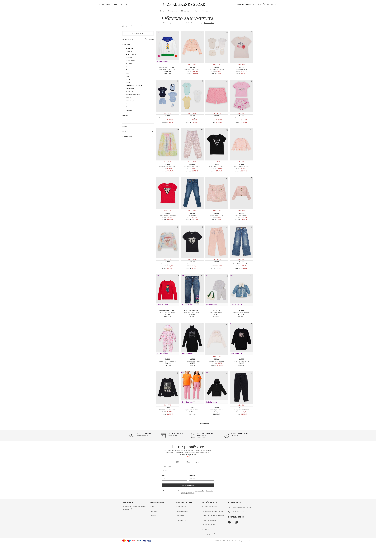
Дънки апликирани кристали (218, 264)
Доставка (205, 529)
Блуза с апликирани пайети (168, 410)
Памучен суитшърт (167, 264)
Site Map (251, 541)
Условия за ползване (209, 506)
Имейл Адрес (166, 467)
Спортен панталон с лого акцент (195, 410)
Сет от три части (217, 312)
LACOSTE (216, 310)
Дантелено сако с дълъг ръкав (193, 69)
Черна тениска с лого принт (218, 166)
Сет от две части (241, 118)
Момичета (134, 26)
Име (163, 475)
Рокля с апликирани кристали (193, 361)
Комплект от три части (192, 118)
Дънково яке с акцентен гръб (242, 312)
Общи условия (199, 491)
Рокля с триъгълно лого (241, 361)
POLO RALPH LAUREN (167, 67)
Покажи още (204, 423)
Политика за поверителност (213, 511)
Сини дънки (192, 215)
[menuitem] (162, 11)
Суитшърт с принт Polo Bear (169, 69)
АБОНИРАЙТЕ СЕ (188, 485)
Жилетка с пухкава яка (216, 361)
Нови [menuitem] (162, 11)
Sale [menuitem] (195, 11)
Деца (127, 26)
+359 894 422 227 (238, 512)
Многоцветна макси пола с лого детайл (172, 166)
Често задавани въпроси (211, 534)
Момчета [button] (185, 11)
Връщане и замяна (209, 525)
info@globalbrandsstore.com (241, 507)
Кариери (153, 515)
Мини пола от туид (216, 215)
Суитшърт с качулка (216, 410)
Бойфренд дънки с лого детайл (194, 312)
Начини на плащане (209, 520)
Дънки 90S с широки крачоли (242, 264)
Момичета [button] (172, 11)
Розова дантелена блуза (241, 166)
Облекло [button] (205, 11)
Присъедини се (181, 520)
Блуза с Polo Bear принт (167, 312)
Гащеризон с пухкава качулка (168, 361)
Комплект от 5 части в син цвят (170, 118)
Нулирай (150, 39)
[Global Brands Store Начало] (184, 4)
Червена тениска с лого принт (169, 215)
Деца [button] (116, 5)
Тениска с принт (241, 69)
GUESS (192, 67)
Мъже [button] (109, 5)
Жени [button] (101, 5)
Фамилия (192, 475)
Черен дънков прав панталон (242, 410)
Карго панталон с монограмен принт (196, 166)
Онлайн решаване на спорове (213, 515)
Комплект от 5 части (217, 69)
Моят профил (181, 506)
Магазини (153, 511)
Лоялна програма (182, 511)
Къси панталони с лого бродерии (219, 118)
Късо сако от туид (241, 215)
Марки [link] (124, 5)
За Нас (152, 506)
